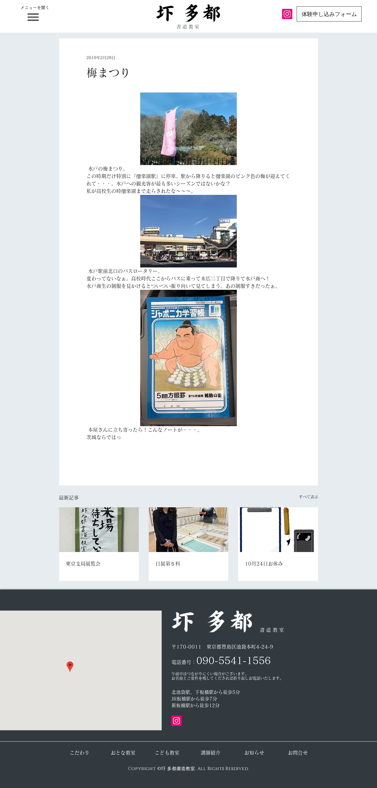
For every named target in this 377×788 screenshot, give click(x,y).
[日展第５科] (189, 529)
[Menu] (33, 17)
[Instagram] (287, 14)
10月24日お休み (264, 563)
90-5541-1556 (236, 660)
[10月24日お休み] (278, 529)
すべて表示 (308, 497)
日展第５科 (167, 563)
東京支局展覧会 (83, 563)
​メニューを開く (34, 8)
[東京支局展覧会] (99, 529)
